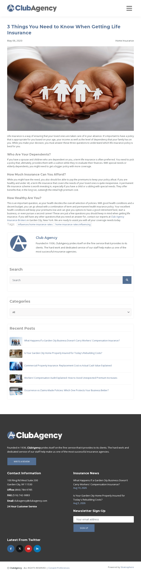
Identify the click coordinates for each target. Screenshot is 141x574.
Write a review (22, 461)
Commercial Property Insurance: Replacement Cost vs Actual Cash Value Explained (68, 365)
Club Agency (46, 238)
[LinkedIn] (37, 548)
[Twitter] (19, 548)
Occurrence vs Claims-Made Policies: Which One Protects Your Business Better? (66, 390)
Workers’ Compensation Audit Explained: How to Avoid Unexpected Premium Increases (70, 377)
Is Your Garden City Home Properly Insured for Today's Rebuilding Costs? (63, 353)
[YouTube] (28, 548)
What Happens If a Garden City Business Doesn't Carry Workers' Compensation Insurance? (72, 340)
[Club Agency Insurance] (32, 8)
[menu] (129, 8)
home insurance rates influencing (73, 224)
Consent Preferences (58, 567)
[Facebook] (11, 548)
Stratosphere (127, 567)
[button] (127, 280)
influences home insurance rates (35, 224)
